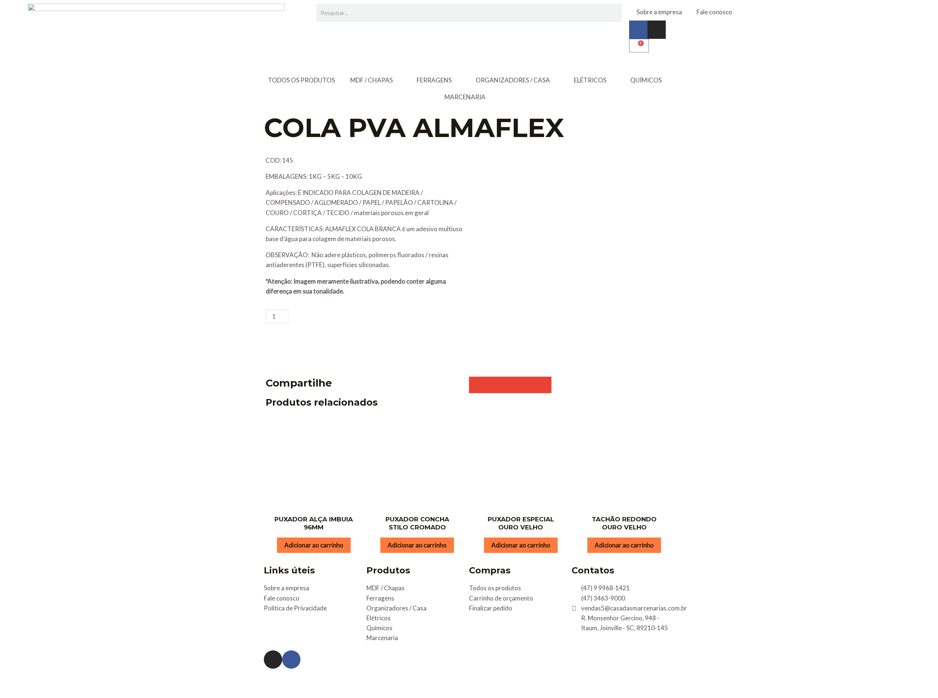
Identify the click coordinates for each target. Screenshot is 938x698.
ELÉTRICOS (590, 80)
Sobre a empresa (659, 12)
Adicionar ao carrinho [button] (313, 545)
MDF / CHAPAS (371, 80)
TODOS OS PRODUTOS (301, 80)
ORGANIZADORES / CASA (513, 80)
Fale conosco (714, 12)
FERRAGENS (434, 80)
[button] (477, 385)
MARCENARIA (464, 97)
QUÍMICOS (646, 80)
